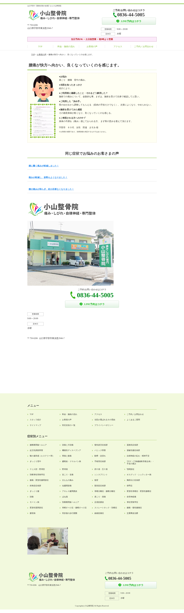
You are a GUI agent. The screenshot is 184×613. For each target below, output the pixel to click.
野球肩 (65, 469)
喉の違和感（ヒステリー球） (42, 456)
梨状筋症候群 (100, 486)
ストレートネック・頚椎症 (105, 508)
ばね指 (65, 497)
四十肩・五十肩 (101, 469)
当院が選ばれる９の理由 (104, 420)
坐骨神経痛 (131, 497)
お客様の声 (92, 46)
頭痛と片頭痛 (67, 445)
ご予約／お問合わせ (143, 46)
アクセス (118, 46)
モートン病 (34, 502)
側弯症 (129, 486)
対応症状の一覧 (68, 425)
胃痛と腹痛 (67, 456)
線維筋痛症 (99, 513)
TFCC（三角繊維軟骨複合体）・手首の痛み (140, 462)
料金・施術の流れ (66, 46)
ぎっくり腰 (34, 491)
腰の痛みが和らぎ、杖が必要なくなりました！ (51, 189)
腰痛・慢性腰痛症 (134, 508)
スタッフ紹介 (35, 420)
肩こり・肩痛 (100, 497)
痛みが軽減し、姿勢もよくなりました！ (48, 177)
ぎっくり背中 (35, 461)
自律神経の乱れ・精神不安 (138, 456)
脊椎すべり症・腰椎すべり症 (74, 508)
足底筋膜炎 (99, 502)
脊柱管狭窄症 (132, 502)
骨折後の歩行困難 (69, 513)
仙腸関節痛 (67, 486)
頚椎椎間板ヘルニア (70, 502)
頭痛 (32, 497)
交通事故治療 (132, 513)
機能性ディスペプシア (71, 450)
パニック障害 (100, 450)
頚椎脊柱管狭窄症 (37, 475)
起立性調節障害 (36, 450)
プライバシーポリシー (103, 425)
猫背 (96, 480)
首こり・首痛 (67, 475)
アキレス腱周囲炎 (69, 491)
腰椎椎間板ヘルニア (38, 445)
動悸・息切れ (100, 456)
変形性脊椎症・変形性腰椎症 (139, 491)
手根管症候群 (100, 461)
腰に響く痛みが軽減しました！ (44, 166)
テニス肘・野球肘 (37, 469)
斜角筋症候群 (35, 486)
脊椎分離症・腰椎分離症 (104, 491)
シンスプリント (101, 475)
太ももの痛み (67, 480)
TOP (40, 46)
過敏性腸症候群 (133, 450)
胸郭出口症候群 (133, 480)
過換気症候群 (132, 445)
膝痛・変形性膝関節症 (39, 480)
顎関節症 (130, 469)
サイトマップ (35, 425)
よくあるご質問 (133, 420)
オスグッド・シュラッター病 (139, 475)
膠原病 (32, 513)
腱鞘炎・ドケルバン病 (71, 461)
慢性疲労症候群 (101, 445)
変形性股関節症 (36, 508)
